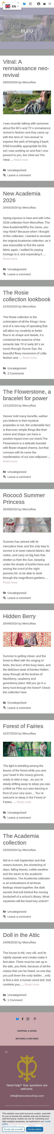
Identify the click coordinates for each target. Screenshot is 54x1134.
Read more (21, 159)
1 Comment (15, 1000)
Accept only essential (13, 1129)
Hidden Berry (19, 616)
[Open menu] (6, 1052)
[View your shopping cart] (44, 3)
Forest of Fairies (23, 726)
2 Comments (16, 373)
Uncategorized (17, 170)
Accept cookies (34, 1129)
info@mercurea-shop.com (27, 1095)
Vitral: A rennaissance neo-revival (26, 68)
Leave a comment (19, 175)
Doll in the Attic (21, 935)
